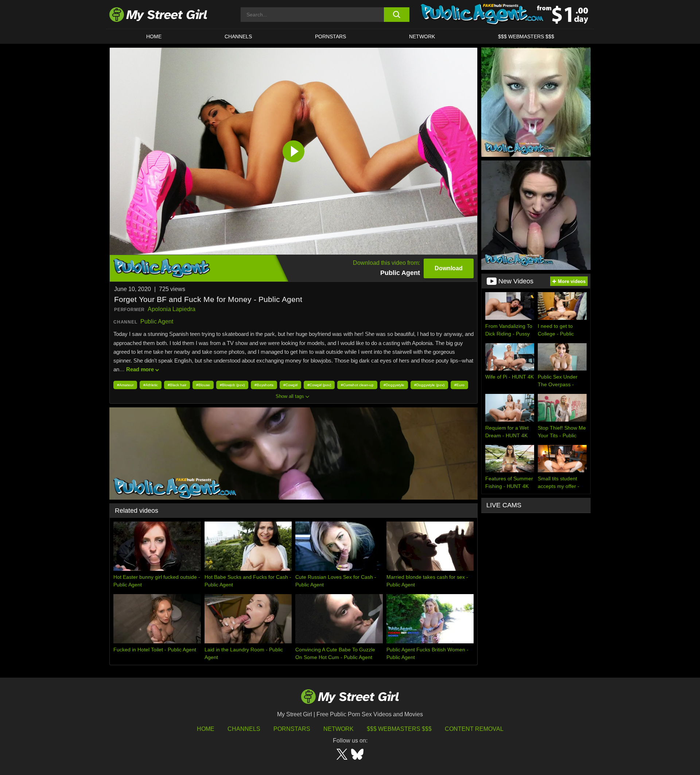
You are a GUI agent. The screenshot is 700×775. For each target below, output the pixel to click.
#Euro (459, 385)
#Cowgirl (290, 385)
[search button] (396, 14)
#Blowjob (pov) (232, 385)
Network (422, 36)
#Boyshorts (263, 385)
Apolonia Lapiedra (171, 309)
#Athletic (150, 385)
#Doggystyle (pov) (429, 385)
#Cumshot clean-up (357, 385)
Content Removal (474, 729)
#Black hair (177, 385)
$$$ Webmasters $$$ (399, 729)
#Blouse (203, 385)
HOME (154, 36)
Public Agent (156, 321)
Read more (140, 369)
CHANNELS (238, 36)
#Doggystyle (394, 385)
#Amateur (125, 385)
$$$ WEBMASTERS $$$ (526, 36)
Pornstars (330, 36)
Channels (244, 729)
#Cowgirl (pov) (319, 385)
